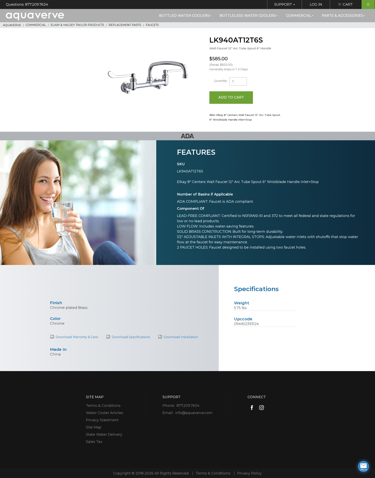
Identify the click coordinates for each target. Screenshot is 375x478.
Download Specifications (131, 337)
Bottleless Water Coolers (248, 15)
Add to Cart (231, 97)
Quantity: (220, 81)
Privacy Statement (102, 420)
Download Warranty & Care (77, 337)
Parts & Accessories (342, 15)
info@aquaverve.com (193, 413)
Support (283, 4)
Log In (316, 4)
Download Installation (181, 337)
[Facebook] (251, 407)
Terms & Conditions (103, 405)
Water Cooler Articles (104, 413)
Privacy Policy (249, 473)
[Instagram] (261, 407)
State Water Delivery (104, 434)
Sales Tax (94, 442)
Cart (356, 4)
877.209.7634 (188, 405)
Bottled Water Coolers (184, 15)
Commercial (299, 15)
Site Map (93, 427)
